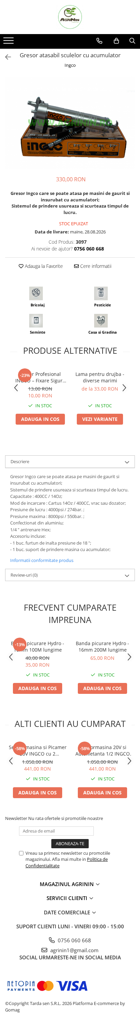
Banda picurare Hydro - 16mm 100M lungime (37, 646)
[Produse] (9, 42)
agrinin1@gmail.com (74, 950)
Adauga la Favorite (43, 266)
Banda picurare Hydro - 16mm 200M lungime (102, 646)
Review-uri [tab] (24, 575)
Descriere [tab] (20, 461)
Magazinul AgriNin (67, 884)
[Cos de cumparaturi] (116, 41)
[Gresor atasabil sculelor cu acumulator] (70, 123)
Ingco (70, 65)
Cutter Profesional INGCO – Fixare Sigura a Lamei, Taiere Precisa (40, 377)
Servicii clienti (68, 898)
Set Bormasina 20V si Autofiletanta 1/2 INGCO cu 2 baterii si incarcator (102, 750)
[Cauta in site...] (132, 41)
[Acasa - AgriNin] (70, 17)
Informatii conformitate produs (41, 560)
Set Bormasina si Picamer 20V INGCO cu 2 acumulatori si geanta (38, 750)
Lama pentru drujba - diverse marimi (99, 377)
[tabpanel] (70, 123)
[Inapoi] (5, 57)
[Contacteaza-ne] (99, 41)
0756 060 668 (73, 940)
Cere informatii (95, 266)
